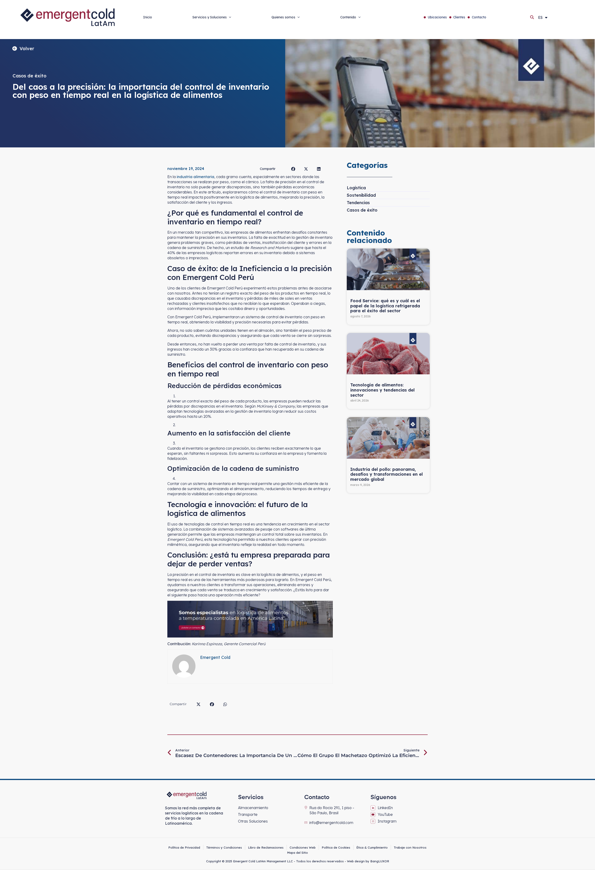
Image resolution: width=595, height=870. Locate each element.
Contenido (348, 17)
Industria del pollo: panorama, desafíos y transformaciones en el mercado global (386, 474)
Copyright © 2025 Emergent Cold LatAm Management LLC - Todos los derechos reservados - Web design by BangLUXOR (297, 861)
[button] (532, 17)
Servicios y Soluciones (209, 17)
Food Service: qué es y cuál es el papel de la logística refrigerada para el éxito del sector (385, 305)
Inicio (147, 17)
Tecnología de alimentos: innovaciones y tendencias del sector (382, 390)
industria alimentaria (195, 176)
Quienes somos (283, 17)
